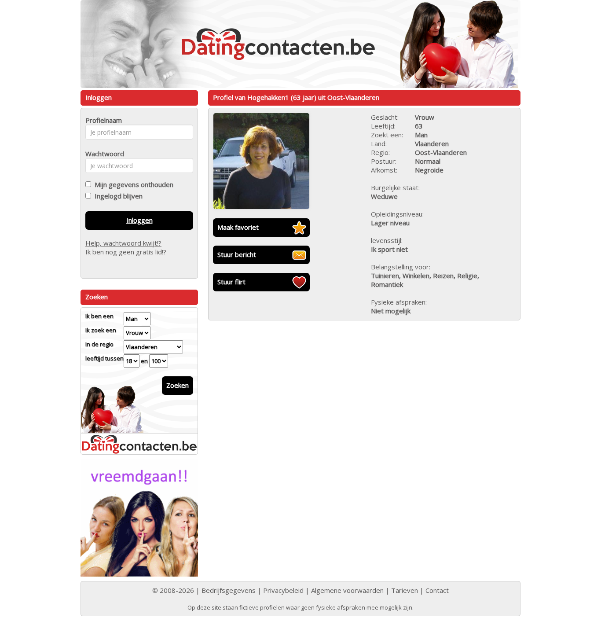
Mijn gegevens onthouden (132, 184)
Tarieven (404, 590)
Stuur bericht (236, 254)
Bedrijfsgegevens (229, 590)
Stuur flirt (231, 281)
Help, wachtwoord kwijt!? (123, 243)
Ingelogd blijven (117, 195)
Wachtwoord (102, 153)
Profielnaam (102, 120)
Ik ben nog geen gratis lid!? (125, 251)
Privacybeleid (283, 590)
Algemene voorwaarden (347, 590)
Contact (437, 590)
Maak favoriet (238, 227)
